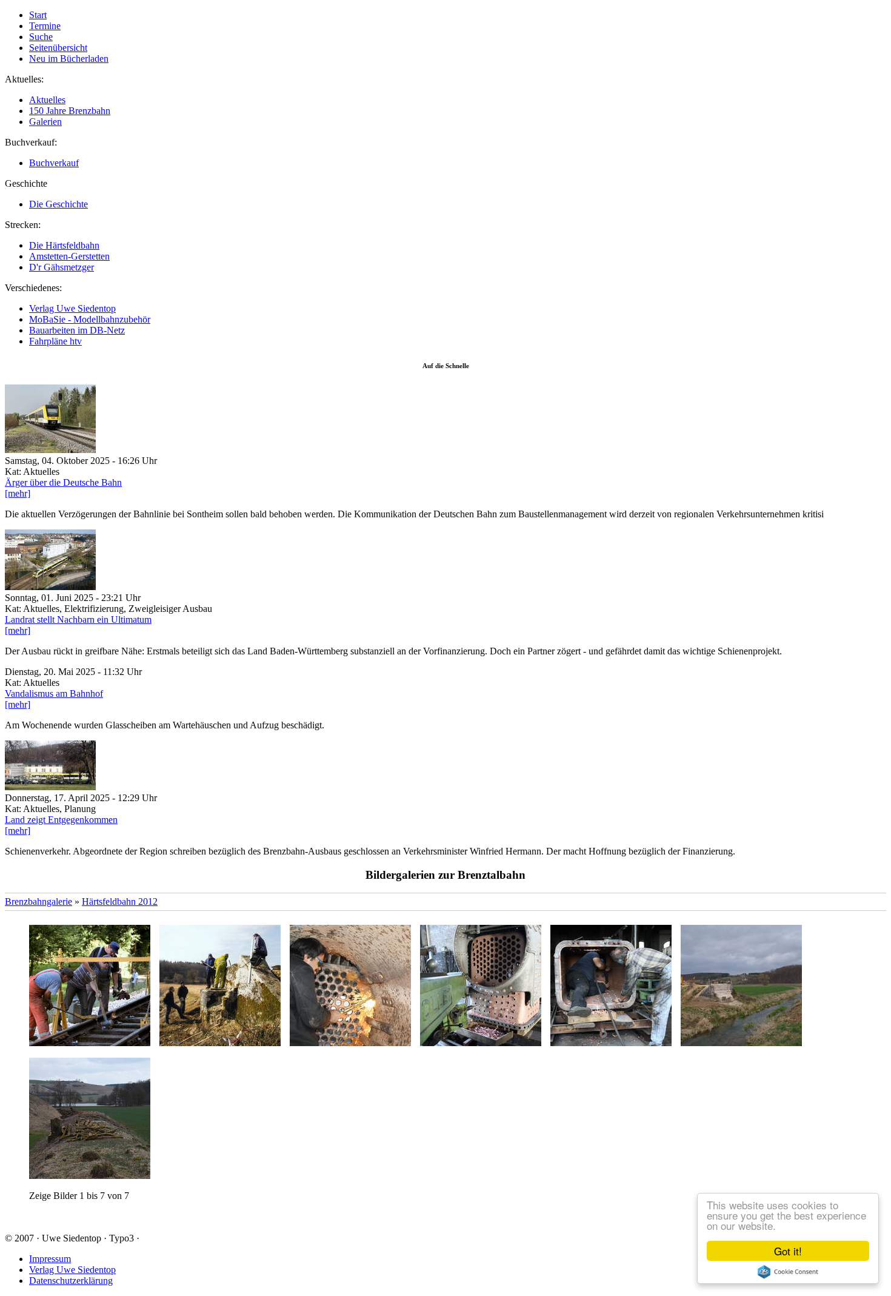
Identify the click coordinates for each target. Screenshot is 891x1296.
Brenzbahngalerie (38, 901)
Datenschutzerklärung (71, 1280)
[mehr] (17, 493)
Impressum (50, 1259)
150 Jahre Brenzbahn (69, 111)
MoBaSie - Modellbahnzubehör (89, 319)
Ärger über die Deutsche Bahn (63, 482)
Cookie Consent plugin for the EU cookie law (788, 1271)
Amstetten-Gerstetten (69, 256)
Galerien (45, 121)
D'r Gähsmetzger (61, 267)
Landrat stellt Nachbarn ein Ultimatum (78, 619)
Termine (45, 26)
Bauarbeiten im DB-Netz (77, 330)
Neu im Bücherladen (68, 58)
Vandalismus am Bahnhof (54, 693)
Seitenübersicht (58, 47)
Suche (41, 37)
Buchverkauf (54, 163)
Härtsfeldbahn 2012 (120, 901)
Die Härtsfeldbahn (64, 245)
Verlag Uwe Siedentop (72, 308)
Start (38, 15)
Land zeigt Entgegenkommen (61, 819)
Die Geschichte (58, 204)
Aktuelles (47, 100)
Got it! (788, 1250)
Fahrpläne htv (55, 341)
